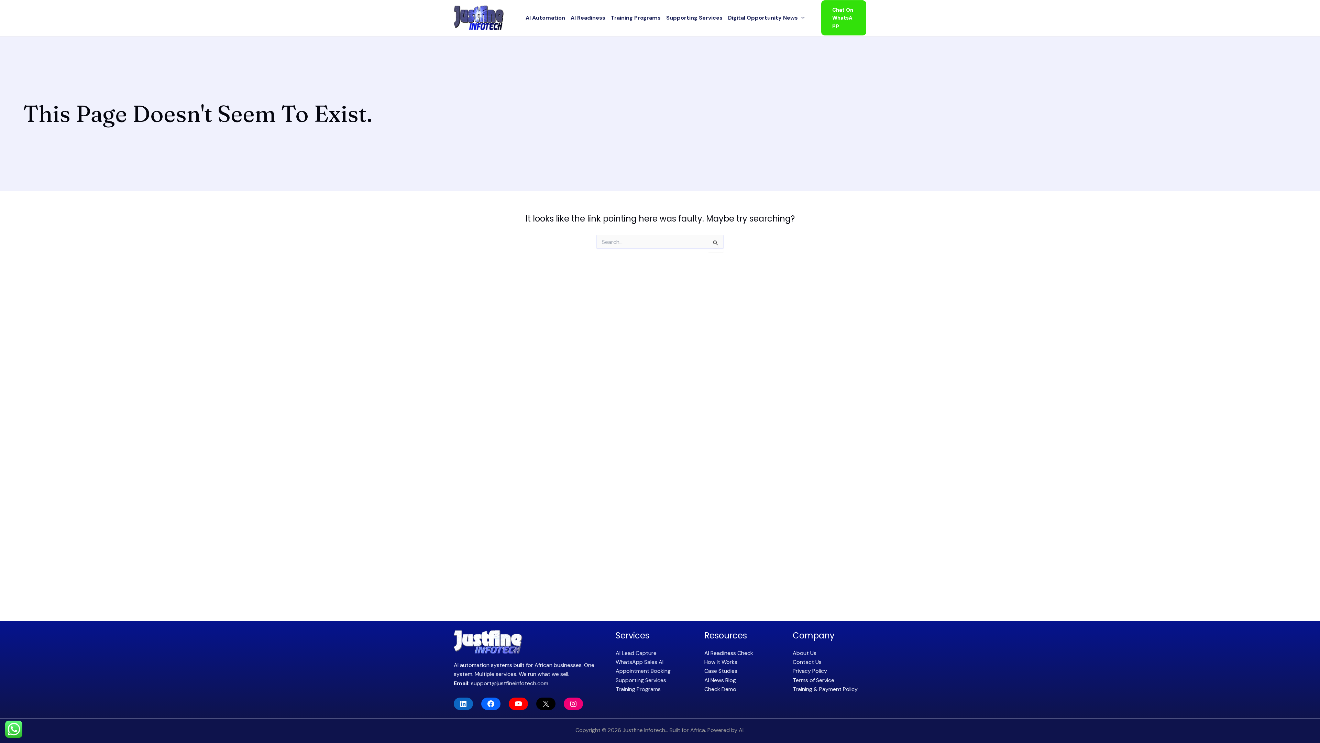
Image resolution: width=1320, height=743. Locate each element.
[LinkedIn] (463, 704)
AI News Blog (720, 680)
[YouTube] (518, 704)
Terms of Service (813, 680)
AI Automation (545, 17)
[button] (801, 18)
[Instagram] (573, 704)
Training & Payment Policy (825, 689)
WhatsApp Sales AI (639, 662)
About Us (804, 653)
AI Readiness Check (728, 653)
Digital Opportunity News (763, 17)
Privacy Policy (810, 671)
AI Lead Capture (636, 653)
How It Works (720, 662)
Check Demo (720, 689)
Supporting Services (694, 17)
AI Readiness (588, 17)
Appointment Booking (643, 671)
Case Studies (720, 671)
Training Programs (636, 17)
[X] (546, 704)
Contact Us (807, 662)
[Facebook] (490, 704)
